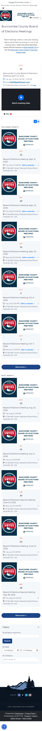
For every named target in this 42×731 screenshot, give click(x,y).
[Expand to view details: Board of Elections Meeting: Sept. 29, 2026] (38, 211)
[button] (4, 727)
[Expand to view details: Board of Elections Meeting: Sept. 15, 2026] (38, 165)
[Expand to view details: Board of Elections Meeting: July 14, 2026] (38, 459)
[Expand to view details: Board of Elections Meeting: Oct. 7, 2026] (38, 349)
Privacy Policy (30, 713)
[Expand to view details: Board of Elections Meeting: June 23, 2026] (38, 552)
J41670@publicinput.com (20, 82)
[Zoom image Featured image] (21, 139)
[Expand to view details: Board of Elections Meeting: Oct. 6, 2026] (38, 303)
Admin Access (15, 718)
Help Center (27, 718)
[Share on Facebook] (19, 695)
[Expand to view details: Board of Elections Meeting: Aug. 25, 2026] (38, 413)
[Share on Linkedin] (26, 695)
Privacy (27, 716)
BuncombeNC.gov (30, 47)
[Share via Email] (30, 695)
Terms (34, 716)
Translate (35, 18)
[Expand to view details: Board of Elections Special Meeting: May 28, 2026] (38, 598)
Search (7, 641)
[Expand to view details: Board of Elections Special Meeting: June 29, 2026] (38, 506)
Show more (20, 367)
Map (34, 85)
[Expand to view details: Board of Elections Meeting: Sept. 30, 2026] (38, 257)
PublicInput (19, 713)
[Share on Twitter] (22, 695)
